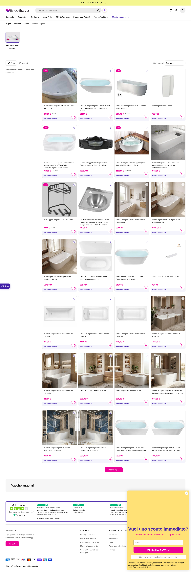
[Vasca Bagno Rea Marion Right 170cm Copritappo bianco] (59, 256)
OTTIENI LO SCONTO (158, 550)
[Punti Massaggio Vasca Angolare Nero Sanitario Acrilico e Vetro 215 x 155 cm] (95, 142)
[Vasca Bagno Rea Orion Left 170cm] (132, 370)
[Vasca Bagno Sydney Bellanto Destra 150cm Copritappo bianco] (95, 256)
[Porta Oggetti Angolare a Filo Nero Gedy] (59, 199)
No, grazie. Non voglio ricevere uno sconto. (158, 557)
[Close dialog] (186, 493)
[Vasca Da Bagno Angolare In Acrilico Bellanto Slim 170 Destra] (59, 427)
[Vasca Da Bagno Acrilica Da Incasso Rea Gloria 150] (168, 313)
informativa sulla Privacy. (141, 567)
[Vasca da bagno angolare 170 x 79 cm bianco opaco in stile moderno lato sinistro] (132, 427)
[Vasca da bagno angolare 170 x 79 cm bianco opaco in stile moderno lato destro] (168, 427)
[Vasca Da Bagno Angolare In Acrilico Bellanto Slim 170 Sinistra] (95, 427)
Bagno (8, 24)
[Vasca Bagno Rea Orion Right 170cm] (95, 370)
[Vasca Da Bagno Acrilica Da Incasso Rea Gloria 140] (132, 313)
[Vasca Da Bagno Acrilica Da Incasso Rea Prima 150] (59, 370)
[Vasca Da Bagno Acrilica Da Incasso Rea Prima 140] (59, 313)
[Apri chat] (104, 10)
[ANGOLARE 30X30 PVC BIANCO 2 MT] (168, 256)
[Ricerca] (98, 10)
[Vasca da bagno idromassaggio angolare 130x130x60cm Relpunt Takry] (132, 142)
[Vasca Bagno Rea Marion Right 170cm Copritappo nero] (168, 199)
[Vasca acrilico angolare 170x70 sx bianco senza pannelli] (132, 85)
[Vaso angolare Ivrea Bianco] (168, 85)
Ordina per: (158, 63)
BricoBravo (16, 566)
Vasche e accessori (21, 24)
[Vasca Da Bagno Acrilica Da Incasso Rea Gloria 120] (95, 313)
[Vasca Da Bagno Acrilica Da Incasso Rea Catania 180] (132, 199)
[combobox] (68, 10)
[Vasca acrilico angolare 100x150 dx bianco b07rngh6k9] (59, 85)
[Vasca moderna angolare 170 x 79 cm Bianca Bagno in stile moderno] (132, 256)
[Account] (176, 10)
